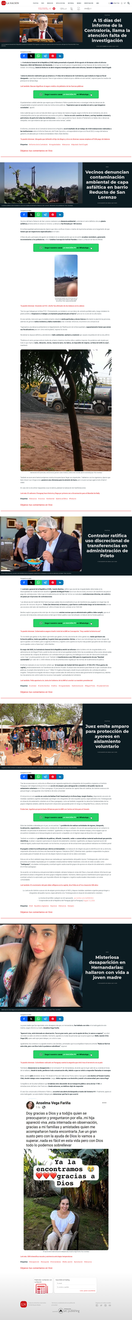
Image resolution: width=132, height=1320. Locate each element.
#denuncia (66, 144)
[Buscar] (129, 3)
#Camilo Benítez (44, 686)
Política (107, 15)
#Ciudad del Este (103, 686)
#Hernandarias (55, 1262)
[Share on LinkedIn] (59, 55)
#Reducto (72, 499)
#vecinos (41, 499)
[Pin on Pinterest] (52, 55)
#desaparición (34, 1262)
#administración (77, 686)
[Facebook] (96, 1305)
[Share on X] (31, 55)
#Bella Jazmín (67, 1262)
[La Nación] (10, 3)
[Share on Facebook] (24, 55)
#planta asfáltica (62, 499)
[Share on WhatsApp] (38, 55)
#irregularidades (55, 144)
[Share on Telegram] (45, 55)
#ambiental (50, 499)
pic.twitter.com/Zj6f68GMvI (84, 898)
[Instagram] (105, 1305)
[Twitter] (101, 1305)
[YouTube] (109, 1305)
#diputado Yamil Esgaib (79, 144)
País (107, 167)
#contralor (32, 686)
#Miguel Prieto (90, 686)
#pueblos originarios (41, 906)
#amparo (71, 906)
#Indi (31, 906)
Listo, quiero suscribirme (87, 1290)
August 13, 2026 (89, 900)
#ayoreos (53, 906)
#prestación (78, 1262)
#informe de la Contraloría (38, 144)
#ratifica (54, 686)
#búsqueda (45, 1262)
